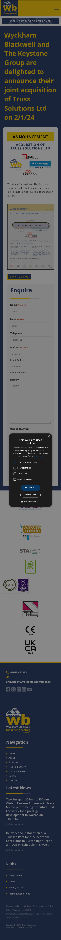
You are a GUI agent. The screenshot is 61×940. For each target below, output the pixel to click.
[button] (30, 501)
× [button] (49, 436)
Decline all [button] (30, 494)
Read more (38, 456)
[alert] (30, 470)
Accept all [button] (30, 488)
